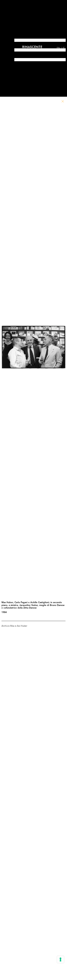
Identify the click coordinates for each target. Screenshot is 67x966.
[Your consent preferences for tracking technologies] (60, 959)
